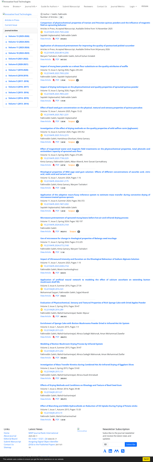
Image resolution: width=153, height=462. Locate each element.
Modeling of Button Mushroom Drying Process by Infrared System (71, 344)
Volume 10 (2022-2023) (18, 53)
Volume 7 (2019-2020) (18, 70)
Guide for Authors (49, 6)
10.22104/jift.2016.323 (53, 289)
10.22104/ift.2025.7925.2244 (56, 32)
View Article (45, 38)
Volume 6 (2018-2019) (18, 75)
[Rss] (123, 451)
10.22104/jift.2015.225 (53, 330)
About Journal (10, 436)
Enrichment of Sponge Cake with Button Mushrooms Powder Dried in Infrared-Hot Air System (84, 323)
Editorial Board (10, 438)
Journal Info (30, 6)
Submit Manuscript (71, 6)
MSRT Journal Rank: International (43, 433)
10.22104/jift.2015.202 (53, 351)
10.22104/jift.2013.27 (53, 392)
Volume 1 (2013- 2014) (18, 104)
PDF (60, 38)
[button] (64, 459)
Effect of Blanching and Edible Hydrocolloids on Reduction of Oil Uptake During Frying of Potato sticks (88, 406)
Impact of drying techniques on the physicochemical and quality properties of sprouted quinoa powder (89, 87)
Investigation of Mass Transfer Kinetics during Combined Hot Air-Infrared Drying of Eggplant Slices (87, 364)
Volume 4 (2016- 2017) (18, 87)
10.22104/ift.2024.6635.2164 (56, 224)
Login (132, 6)
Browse (16, 6)
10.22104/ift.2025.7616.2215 (56, 135)
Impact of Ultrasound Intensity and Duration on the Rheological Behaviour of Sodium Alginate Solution (89, 259)
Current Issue (11, 25)
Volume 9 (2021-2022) (18, 58)
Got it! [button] (146, 459)
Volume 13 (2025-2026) (18, 36)
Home (6, 6)
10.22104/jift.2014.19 (53, 413)
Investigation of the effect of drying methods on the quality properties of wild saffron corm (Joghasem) (89, 128)
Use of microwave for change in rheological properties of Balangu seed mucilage (78, 238)
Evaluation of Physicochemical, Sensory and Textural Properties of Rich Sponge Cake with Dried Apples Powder (93, 302)
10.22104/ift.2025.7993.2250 (56, 73)
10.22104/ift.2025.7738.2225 (56, 158)
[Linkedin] (110, 451)
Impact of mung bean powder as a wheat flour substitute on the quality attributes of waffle (84, 66)
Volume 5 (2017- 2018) (18, 81)
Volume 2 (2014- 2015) (18, 98)
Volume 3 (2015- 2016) (18, 92)
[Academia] (105, 451)
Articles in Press (12, 20)
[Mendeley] (116, 451)
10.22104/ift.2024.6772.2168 (56, 245)
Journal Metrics (118, 6)
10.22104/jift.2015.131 (53, 371)
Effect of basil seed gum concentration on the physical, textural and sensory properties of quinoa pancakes (91, 107)
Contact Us (102, 6)
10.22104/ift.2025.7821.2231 (56, 114)
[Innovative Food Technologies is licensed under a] (83, 429)
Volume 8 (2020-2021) (18, 64)
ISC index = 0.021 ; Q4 (38, 438)
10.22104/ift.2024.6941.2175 (56, 181)
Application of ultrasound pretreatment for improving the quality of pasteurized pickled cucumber (87, 45)
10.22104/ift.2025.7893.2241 (56, 94)
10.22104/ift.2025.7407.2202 (56, 204)
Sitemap (7, 447)
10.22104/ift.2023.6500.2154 (56, 266)
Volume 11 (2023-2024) (18, 47)
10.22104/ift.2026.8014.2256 (56, 52)
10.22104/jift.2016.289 (53, 309)
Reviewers (88, 6)
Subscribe (130, 444)
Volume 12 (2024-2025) (18, 42)
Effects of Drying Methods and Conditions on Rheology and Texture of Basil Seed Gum (81, 385)
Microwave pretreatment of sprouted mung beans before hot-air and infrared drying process (84, 217)
